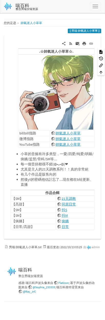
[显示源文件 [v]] (101, 51)
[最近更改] (71, 43)
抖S (64, 210)
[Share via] (64, 43)
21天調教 (69, 198)
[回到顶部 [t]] (101, 72)
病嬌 (65, 221)
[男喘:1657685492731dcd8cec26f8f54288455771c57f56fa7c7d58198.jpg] (56, 92)
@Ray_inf (29, 291)
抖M (65, 215)
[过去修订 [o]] (101, 58)
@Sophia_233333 (44, 287)
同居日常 (69, 204)
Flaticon (63, 283)
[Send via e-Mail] (77, 43)
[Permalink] (91, 43)
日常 (65, 226)
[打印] (84, 43)
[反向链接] (101, 65)
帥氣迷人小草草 (31, 23)
